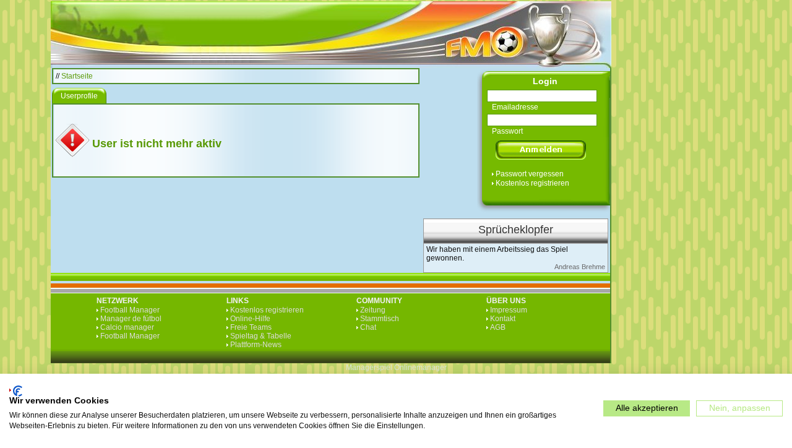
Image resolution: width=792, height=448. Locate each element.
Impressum (508, 310)
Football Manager (130, 310)
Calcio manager (127, 327)
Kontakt (502, 318)
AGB (498, 327)
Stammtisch (379, 318)
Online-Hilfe (250, 318)
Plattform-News (256, 344)
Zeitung (372, 310)
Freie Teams (251, 327)
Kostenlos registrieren (532, 183)
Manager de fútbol (130, 318)
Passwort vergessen (530, 174)
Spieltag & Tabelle (260, 336)
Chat (368, 327)
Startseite (77, 76)
